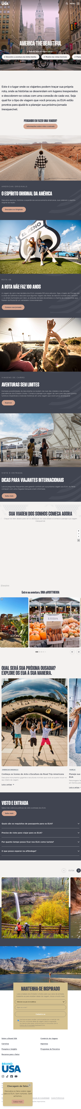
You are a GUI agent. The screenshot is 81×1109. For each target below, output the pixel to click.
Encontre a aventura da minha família (21, 57)
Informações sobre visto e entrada (40, 126)
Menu (72, 3)
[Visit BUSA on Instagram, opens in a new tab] (3, 1076)
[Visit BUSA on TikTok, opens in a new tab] (7, 1076)
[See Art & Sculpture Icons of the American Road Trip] (34, 722)
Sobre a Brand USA (9, 1038)
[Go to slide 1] (36, 651)
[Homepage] (5, 4)
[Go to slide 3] (41, 651)
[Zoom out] (78, 533)
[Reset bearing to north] (78, 536)
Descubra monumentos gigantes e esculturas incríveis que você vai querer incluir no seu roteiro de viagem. (34, 778)
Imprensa (44, 1044)
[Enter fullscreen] (78, 540)
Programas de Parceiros (50, 1049)
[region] (40, 557)
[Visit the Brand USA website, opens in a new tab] (11, 1067)
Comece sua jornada (13, 307)
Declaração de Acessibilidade (39, 1098)
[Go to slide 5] (45, 651)
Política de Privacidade (27, 1025)
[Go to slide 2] (39, 651)
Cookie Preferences (57, 1098)
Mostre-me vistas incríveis (56, 57)
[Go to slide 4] (43, 651)
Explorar (8, 403)
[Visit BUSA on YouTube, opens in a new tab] (16, 1076)
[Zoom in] (78, 530)
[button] (64, 870)
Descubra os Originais (14, 209)
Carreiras (5, 1044)
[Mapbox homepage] (5, 586)
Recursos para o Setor (11, 1054)
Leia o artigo (7, 784)
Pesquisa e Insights (9, 1049)
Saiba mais (17, 1101)
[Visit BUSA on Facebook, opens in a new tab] (11, 1076)
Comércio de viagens (49, 1038)
